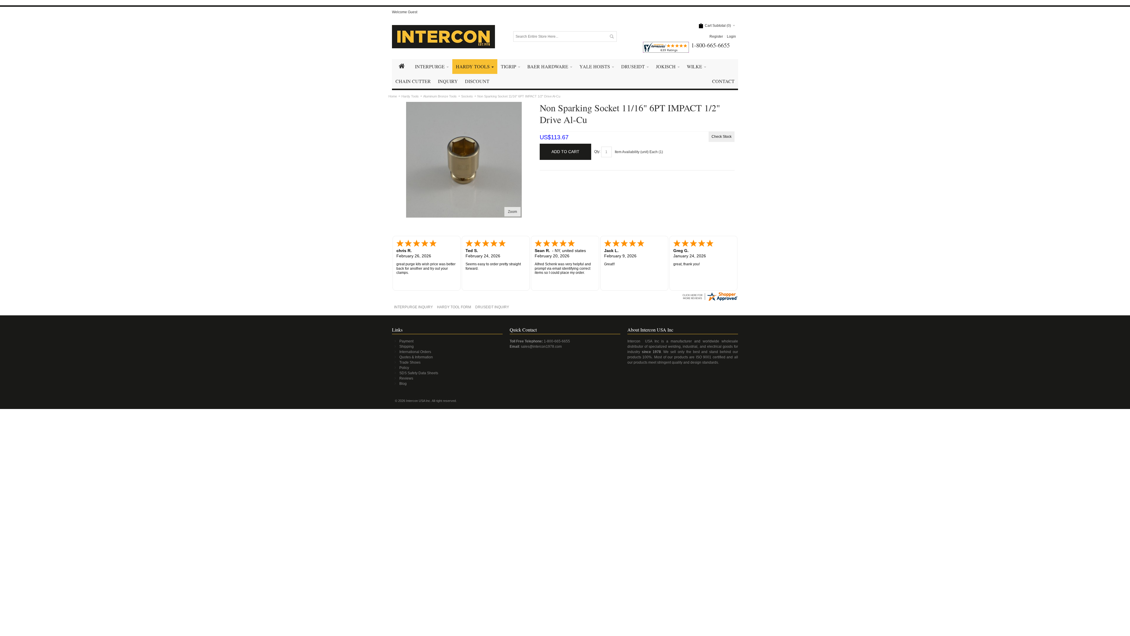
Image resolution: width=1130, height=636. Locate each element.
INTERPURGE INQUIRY (413, 307)
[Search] (611, 36)
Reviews (406, 378)
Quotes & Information (416, 357)
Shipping (406, 346)
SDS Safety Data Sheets (418, 373)
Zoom (512, 212)
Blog (403, 384)
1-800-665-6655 (557, 341)
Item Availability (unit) (632, 152)
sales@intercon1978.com (541, 346)
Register (716, 36)
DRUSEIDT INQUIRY (492, 307)
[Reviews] (710, 294)
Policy (404, 368)
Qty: (597, 152)
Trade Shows (410, 362)
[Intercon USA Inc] (443, 36)
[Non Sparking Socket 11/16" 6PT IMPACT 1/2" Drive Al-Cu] (464, 104)
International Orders (415, 352)
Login (731, 36)
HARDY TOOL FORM (454, 307)
